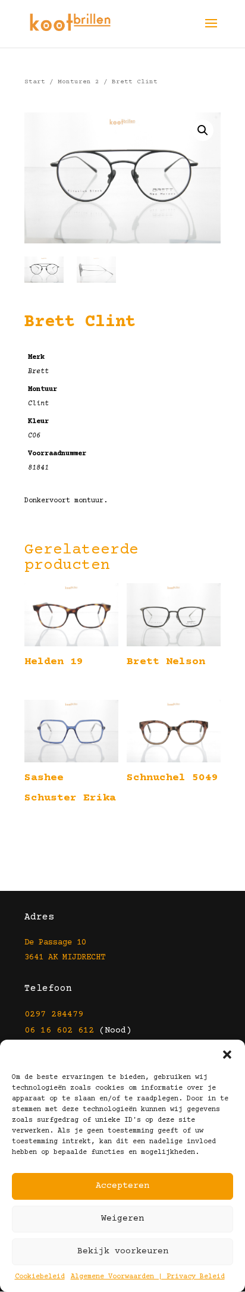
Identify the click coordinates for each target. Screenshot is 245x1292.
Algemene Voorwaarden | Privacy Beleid (148, 1277)
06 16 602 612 (59, 1030)
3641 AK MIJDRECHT (64, 957)
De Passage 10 (55, 942)
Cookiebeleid (40, 1277)
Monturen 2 (78, 82)
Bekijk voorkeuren (122, 1251)
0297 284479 (53, 1014)
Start (34, 82)
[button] (227, 1054)
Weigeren (122, 1218)
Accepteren (122, 1186)
